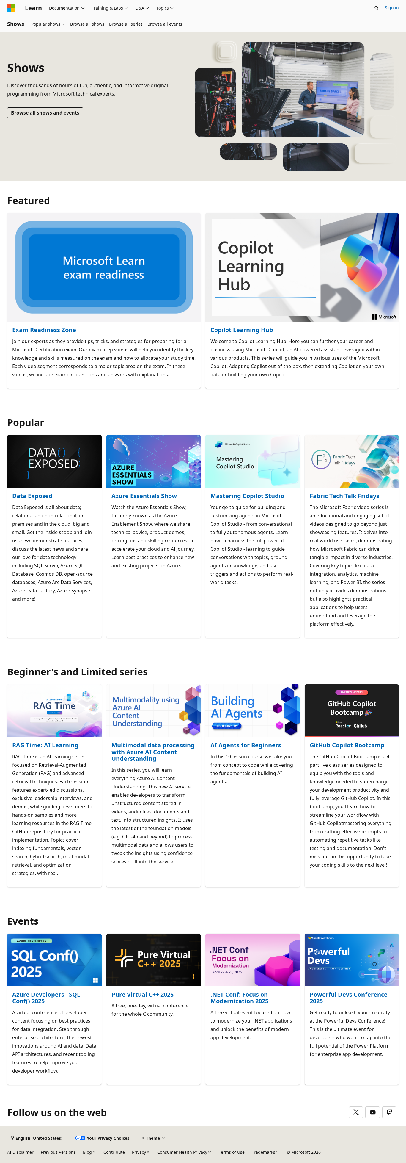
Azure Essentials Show (144, 496)
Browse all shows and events (45, 112)
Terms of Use (232, 1152)
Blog (87, 1152)
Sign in (392, 7)
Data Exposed (32, 496)
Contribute (114, 1152)
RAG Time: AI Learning (45, 745)
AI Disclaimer (20, 1152)
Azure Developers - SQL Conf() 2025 (46, 998)
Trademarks (263, 1152)
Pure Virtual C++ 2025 (142, 994)
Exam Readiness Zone (44, 330)
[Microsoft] (11, 8)
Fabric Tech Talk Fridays (344, 496)
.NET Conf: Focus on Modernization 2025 (239, 998)
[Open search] (377, 8)
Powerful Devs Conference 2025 (349, 998)
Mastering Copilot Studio (247, 496)
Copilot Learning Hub (241, 330)
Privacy (139, 1152)
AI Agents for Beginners (245, 745)
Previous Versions (58, 1152)
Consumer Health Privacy (182, 1152)
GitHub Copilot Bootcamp (347, 745)
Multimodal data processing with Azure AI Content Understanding (153, 752)
